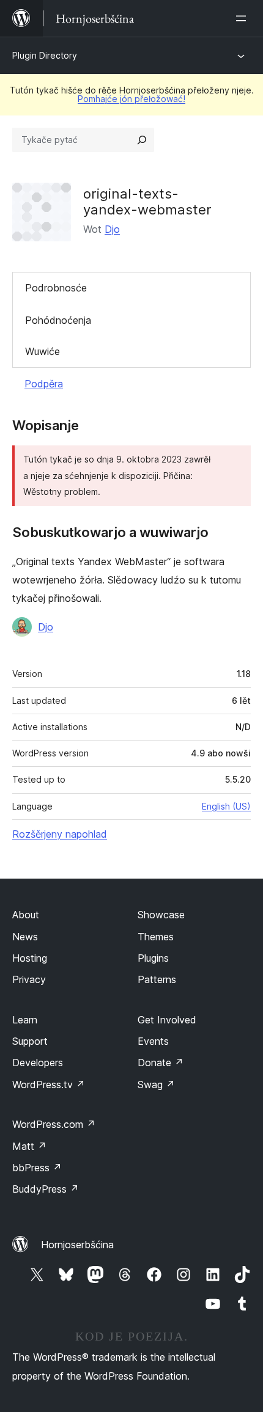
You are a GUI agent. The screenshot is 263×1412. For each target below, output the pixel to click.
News (25, 937)
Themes (156, 937)
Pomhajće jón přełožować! (131, 98)
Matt (29, 1146)
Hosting (29, 958)
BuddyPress (45, 1189)
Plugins (153, 958)
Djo (112, 229)
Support (30, 1041)
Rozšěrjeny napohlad (59, 834)
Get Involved (167, 1020)
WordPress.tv (48, 1084)
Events (153, 1041)
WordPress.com (53, 1124)
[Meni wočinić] (243, 18)
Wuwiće (42, 351)
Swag (156, 1084)
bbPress (37, 1167)
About (25, 915)
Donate (160, 1062)
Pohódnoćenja (58, 320)
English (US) (226, 806)
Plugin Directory (44, 55)
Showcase (161, 915)
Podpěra (43, 384)
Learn (24, 1020)
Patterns (157, 979)
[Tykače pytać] (142, 140)
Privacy (29, 979)
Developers (37, 1062)
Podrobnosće (56, 288)
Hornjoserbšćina (77, 1244)
